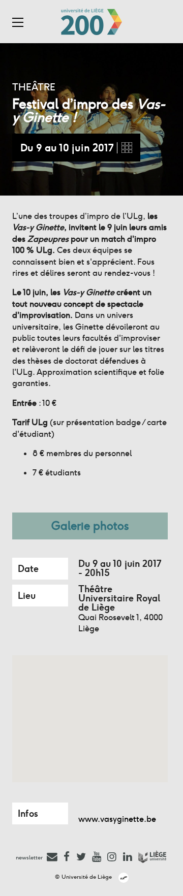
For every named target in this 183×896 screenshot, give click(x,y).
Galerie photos (90, 526)
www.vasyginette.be (117, 819)
